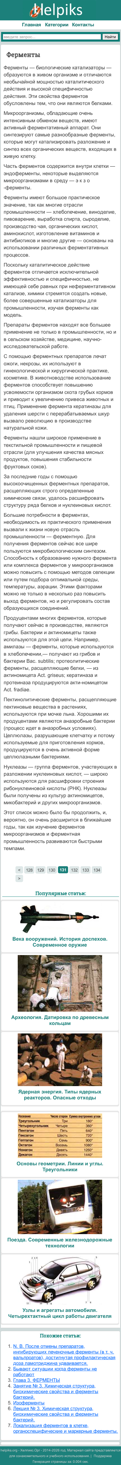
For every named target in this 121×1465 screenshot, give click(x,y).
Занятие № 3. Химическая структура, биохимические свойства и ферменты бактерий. (55, 1391)
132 (74, 870)
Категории (56, 24)
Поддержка (103, 1456)
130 (51, 870)
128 (29, 870)
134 (96, 870)
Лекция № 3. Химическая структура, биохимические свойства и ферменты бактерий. (55, 1414)
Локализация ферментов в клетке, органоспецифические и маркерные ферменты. (65, 1428)
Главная (31, 24)
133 (85, 870)
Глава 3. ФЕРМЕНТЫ (36, 1380)
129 (40, 870)
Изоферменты (28, 1403)
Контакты (83, 24)
